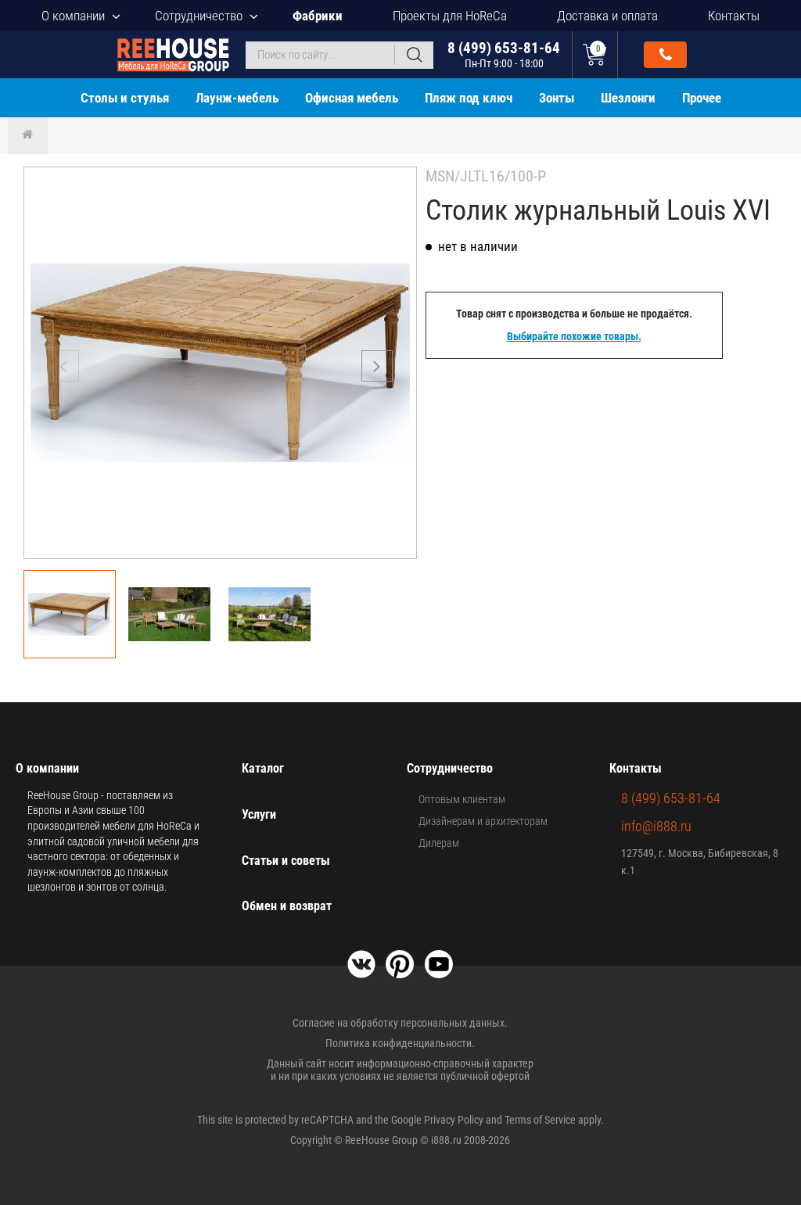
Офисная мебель (351, 98)
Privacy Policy (453, 1120)
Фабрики (318, 15)
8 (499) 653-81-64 (503, 54)
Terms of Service (540, 1120)
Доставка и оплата (607, 15)
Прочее (701, 98)
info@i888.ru (656, 826)
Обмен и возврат (287, 905)
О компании (73, 15)
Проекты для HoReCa (450, 15)
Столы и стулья (125, 98)
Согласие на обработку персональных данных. (400, 1023)
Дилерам (438, 843)
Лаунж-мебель (237, 98)
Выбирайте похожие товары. (574, 336)
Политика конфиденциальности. (400, 1043)
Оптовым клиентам (461, 799)
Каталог (263, 768)
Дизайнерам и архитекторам (483, 821)
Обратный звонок (665, 54)
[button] (377, 366)
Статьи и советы (286, 860)
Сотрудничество (198, 15)
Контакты (734, 15)
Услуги (259, 814)
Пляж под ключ (468, 98)
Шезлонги (628, 98)
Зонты (556, 98)
